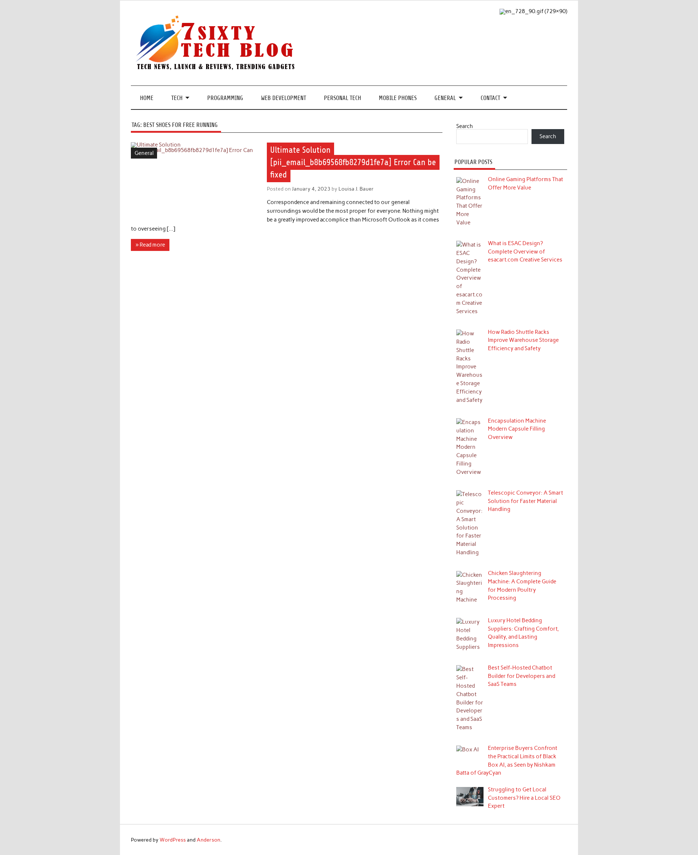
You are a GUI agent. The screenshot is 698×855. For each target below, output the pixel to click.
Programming (225, 98)
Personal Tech (342, 98)
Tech (176, 98)
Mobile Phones (398, 98)
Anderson (208, 840)
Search (464, 126)
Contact (490, 98)
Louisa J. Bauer (356, 188)
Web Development (283, 98)
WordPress (173, 840)
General (445, 98)
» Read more (150, 244)
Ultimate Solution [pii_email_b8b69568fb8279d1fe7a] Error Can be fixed (353, 162)
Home (146, 98)
